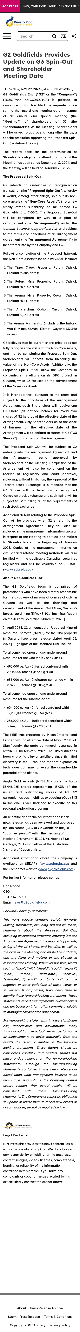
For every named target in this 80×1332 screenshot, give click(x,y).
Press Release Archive (46, 1308)
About (21, 1308)
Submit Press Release (24, 1317)
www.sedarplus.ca (17, 569)
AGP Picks (10, 6)
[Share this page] (74, 36)
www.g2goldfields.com (56, 869)
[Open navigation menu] (7, 36)
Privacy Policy (59, 1325)
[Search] (54, 36)
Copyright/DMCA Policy (27, 1325)
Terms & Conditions (58, 1317)
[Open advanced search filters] (63, 36)
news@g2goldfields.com (31, 902)
